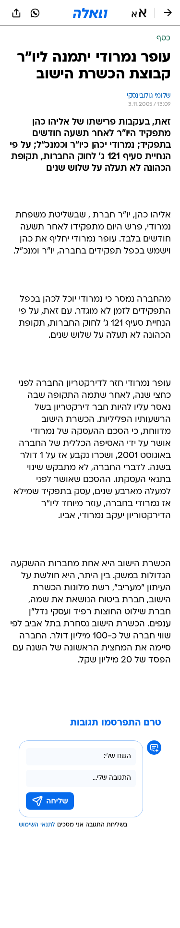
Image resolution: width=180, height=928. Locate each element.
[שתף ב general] (16, 13)
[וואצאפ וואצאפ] (35, 13)
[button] (139, 13)
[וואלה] (90, 13)
